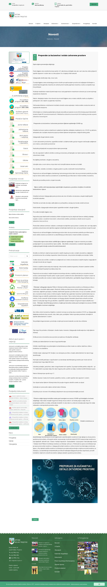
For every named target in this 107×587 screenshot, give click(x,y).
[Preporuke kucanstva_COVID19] (64, 459)
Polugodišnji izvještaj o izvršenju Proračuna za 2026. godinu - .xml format (19, 413)
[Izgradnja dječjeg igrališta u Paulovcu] (94, 570)
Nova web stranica (14, 217)
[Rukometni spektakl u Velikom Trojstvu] (81, 563)
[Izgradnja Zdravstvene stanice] (81, 568)
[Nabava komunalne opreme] (94, 548)
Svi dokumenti (14, 427)
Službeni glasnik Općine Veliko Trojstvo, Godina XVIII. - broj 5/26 (18, 408)
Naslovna (50, 39)
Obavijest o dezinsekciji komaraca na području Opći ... (22, 198)
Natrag (35, 519)
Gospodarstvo (76, 23)
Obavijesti (46, 23)
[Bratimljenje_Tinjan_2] (81, 547)
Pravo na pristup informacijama (64, 561)
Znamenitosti (65, 23)
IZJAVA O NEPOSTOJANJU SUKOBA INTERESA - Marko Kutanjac (18, 397)
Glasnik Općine (59, 564)
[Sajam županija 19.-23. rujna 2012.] (87, 566)
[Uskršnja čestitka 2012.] (87, 572)
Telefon (37, 3)
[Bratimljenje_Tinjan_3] (94, 544)
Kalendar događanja (61, 553)
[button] (79, 584)
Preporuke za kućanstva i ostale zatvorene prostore (62, 55)
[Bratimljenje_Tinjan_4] (87, 544)
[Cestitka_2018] (81, 543)
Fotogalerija (86, 23)
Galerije (11, 441)
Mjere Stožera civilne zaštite (16, 214)
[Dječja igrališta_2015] (81, 558)
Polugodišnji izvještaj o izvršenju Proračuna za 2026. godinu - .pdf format (19, 423)
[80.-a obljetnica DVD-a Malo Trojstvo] (94, 565)
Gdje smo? (93, 4)
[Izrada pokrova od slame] (94, 553)
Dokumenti (55, 23)
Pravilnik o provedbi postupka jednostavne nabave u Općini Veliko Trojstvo (18, 402)
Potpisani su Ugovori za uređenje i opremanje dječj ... (22, 185)
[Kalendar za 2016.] (81, 552)
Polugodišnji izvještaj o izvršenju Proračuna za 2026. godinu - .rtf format (18, 418)
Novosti (31, 23)
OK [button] (99, 584)
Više (12, 204)
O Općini (37, 23)
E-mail (13, 3)
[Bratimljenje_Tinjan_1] (87, 549)
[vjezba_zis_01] (87, 560)
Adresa (59, 3)
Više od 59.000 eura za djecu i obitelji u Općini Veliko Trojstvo (45, 569)
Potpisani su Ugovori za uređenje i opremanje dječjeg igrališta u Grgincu (45, 544)
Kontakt (94, 23)
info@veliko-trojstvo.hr (18, 5)
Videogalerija (13, 444)
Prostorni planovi (60, 568)
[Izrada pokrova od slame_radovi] (87, 554)
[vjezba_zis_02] (94, 559)
